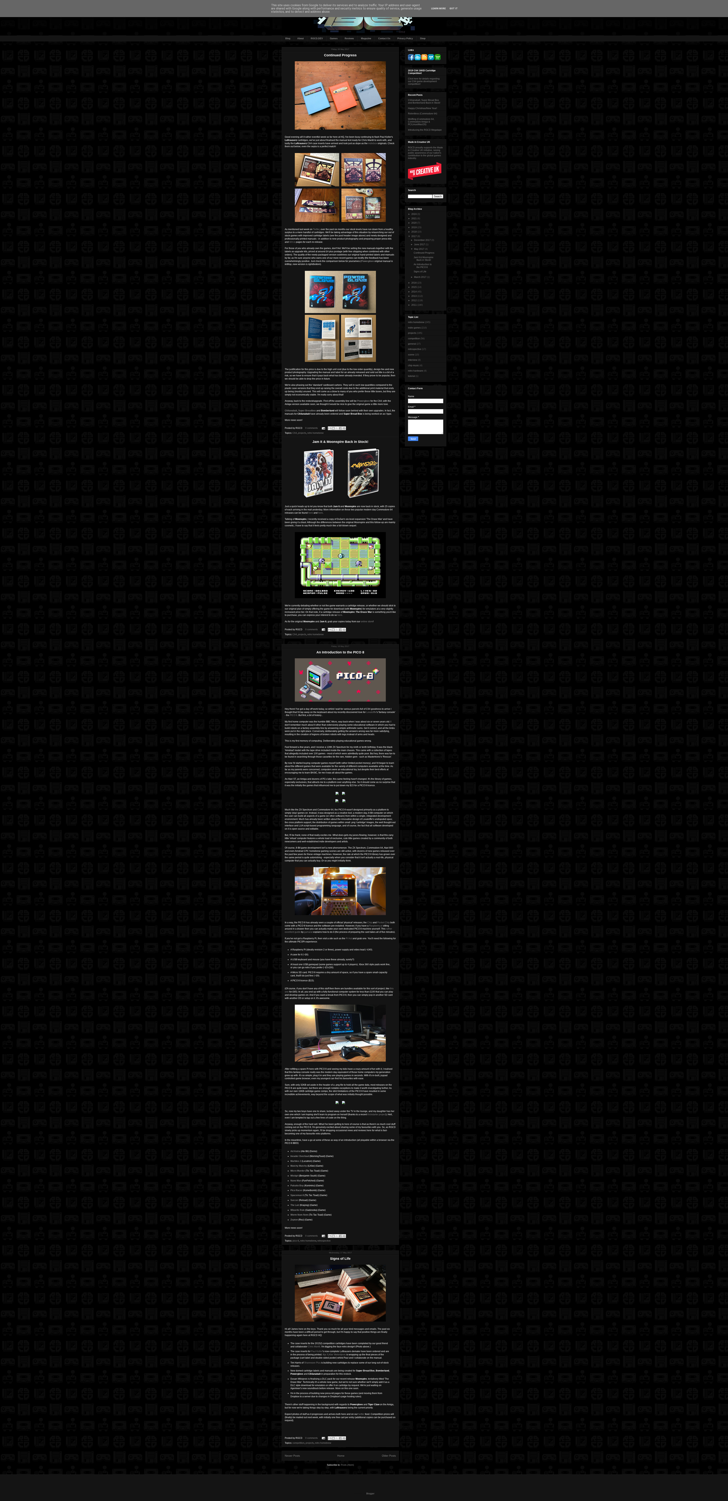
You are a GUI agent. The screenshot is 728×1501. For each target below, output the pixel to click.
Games (334, 38)
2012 (414, 300)
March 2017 (420, 277)
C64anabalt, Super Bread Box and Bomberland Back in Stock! (424, 101)
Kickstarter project (376, 1114)
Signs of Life (340, 1259)
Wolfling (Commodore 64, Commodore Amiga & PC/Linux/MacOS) (421, 122)
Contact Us (384, 38)
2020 (414, 223)
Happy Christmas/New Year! (422, 108)
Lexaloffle (371, 712)
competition (298, 1443)
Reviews (349, 38)
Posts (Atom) (347, 1465)
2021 (414, 218)
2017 (414, 236)
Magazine (366, 38)
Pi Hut (349, 938)
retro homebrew (315, 433)
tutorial (411, 376)
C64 (295, 433)
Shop (422, 38)
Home (340, 1455)
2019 (414, 227)
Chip (369, 922)
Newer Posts (292, 1455)
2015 (414, 287)
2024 (414, 214)
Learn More (438, 8)
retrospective (324, 1240)
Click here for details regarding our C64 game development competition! (424, 81)
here (310, 513)
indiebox (372, 143)
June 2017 (420, 244)
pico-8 (296, 1240)
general (412, 344)
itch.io (292, 242)
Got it (454, 8)
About (300, 38)
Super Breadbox (307, 410)
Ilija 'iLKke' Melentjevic (334, 1354)
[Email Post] (323, 428)
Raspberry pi (375, 925)
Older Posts (389, 1455)
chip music (413, 365)
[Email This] (330, 428)
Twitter (316, 229)
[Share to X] (337, 428)
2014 (414, 291)
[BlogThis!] (333, 428)
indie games (414, 327)
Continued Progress (340, 55)
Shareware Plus (312, 1362)
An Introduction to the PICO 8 (340, 652)
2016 (414, 282)
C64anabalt (291, 410)
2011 (414, 305)
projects (302, 433)
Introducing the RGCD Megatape (425, 130)
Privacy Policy (405, 38)
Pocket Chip (383, 922)
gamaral (308, 932)
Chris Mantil (314, 1346)
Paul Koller (316, 1351)
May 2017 (419, 249)
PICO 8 (293, 715)
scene (411, 354)
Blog (287, 38)
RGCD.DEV (317, 38)
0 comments (311, 428)
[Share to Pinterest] (344, 428)
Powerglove (367, 261)
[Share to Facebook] (340, 428)
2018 (414, 231)
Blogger (370, 1493)
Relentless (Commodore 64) (422, 113)
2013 (414, 296)
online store (367, 621)
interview (412, 360)
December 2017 (422, 240)
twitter (361, 1414)
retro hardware (415, 370)
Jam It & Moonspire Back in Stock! (340, 442)
